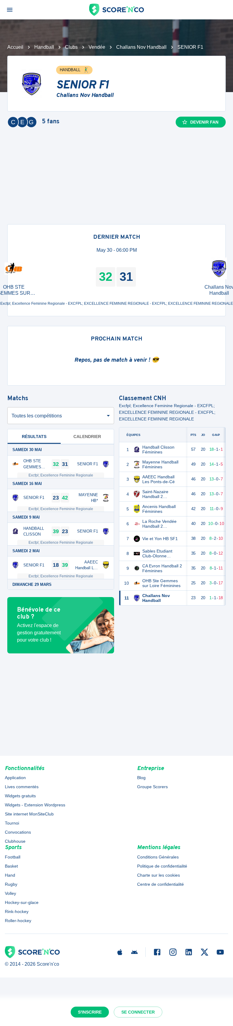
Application (15, 777)
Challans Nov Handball (141, 47)
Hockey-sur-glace (22, 902)
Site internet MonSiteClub (29, 814)
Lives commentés (22, 786)
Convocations (18, 832)
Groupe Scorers (152, 786)
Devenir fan (204, 122)
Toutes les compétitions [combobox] (37, 415)
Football (12, 857)
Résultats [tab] (34, 436)
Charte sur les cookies (158, 875)
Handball (44, 47)
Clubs (71, 47)
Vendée (97, 47)
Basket (11, 866)
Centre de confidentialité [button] (160, 884)
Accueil (15, 47)
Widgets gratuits (20, 795)
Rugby (11, 884)
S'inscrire (90, 1012)
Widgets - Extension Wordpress (35, 804)
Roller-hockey (18, 920)
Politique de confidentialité (162, 866)
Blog (141, 777)
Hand (10, 875)
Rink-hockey (17, 911)
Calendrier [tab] (87, 436)
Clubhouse (15, 841)
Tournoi (12, 823)
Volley (10, 893)
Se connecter (138, 1012)
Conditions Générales (158, 857)
